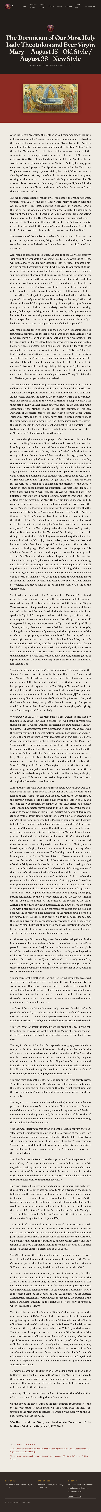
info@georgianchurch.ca (78, 1488)
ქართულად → (74, 1496)
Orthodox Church (32, 6)
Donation (68, 6)
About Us (77, 6)
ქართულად (90, 6)
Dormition (21, 1444)
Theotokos (30, 1444)
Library (51, 6)
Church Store (42, 6)
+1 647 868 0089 (75, 1492)
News (59, 6)
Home (23, 6)
